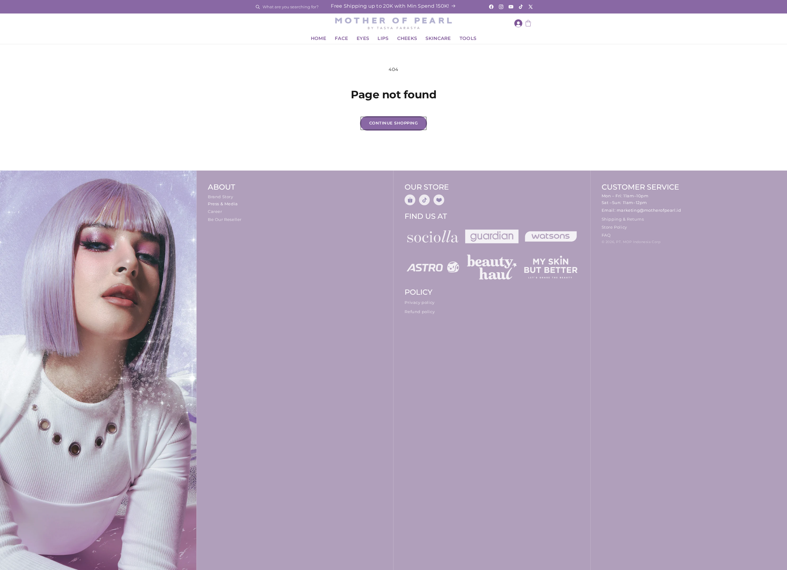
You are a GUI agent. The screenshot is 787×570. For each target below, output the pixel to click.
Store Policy (614, 227)
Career (215, 211)
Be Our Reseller (225, 219)
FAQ (606, 235)
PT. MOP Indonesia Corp (638, 242)
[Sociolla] (433, 236)
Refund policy (420, 311)
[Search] (257, 6)
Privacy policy (419, 302)
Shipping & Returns (623, 219)
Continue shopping (393, 122)
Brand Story (220, 196)
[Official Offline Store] (438, 200)
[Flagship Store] (410, 200)
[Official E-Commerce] (424, 200)
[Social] (492, 236)
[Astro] (433, 267)
